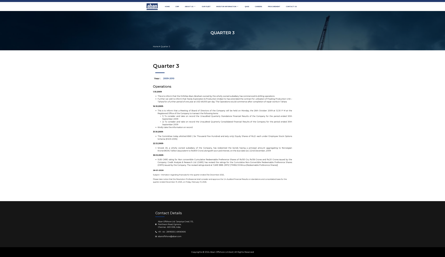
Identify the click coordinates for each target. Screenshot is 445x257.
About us (189, 6)
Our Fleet (206, 6)
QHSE (247, 6)
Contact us (291, 6)
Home (167, 6)
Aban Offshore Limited (221, 252)
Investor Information (226, 6)
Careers (258, 6)
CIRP (177, 6)
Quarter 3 (165, 46)
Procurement (274, 6)
